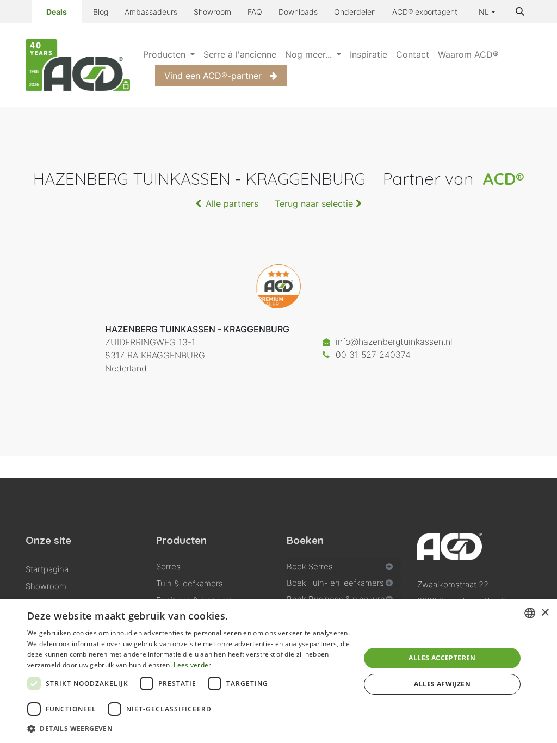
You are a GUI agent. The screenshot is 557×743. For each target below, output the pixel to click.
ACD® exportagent (424, 11)
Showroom (212, 11)
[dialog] (278, 671)
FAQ (254, 11)
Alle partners (232, 203)
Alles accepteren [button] (442, 657)
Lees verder (192, 665)
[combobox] (529, 613)
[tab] (344, 565)
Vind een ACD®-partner (213, 75)
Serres (168, 566)
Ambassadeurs (151, 11)
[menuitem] (169, 54)
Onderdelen (355, 11)
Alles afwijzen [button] (442, 684)
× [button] (545, 613)
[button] (520, 11)
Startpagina (47, 569)
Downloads (298, 11)
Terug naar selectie (315, 203)
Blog (100, 11)
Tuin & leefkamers (189, 583)
